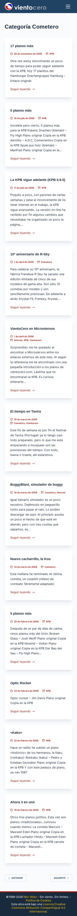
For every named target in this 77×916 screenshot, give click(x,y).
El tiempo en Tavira (25, 411)
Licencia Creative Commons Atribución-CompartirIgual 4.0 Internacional (39, 907)
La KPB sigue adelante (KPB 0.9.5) (37, 180)
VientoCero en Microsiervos (32, 329)
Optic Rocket (20, 683)
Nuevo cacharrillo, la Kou (30, 559)
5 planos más (21, 110)
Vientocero (36, 340)
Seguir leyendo (20, 89)
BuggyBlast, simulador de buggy (36, 484)
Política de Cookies (38, 900)
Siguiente (60, 878)
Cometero (46, 262)
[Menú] (68, 6)
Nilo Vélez (30, 897)
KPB (52, 53)
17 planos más (21, 46)
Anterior (17, 878)
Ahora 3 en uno (22, 802)
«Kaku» (16, 732)
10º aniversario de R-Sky (30, 254)
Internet (18, 340)
